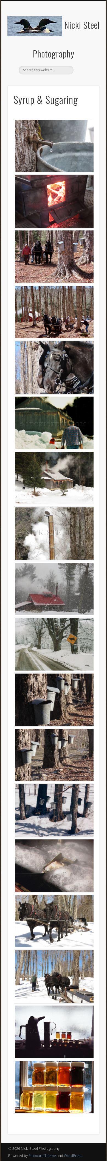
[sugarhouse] (53, 589)
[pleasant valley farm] (53, 478)
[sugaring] (53, 976)
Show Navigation (85, 49)
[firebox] (53, 201)
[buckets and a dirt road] (53, 755)
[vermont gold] (53, 1087)
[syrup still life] (53, 1032)
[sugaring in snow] (53, 644)
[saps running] (53, 810)
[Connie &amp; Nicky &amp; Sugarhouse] (53, 312)
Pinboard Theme (42, 1155)
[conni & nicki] (53, 367)
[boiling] (53, 866)
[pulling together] (53, 921)
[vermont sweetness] (53, 146)
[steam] (53, 533)
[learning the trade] (53, 423)
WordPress (73, 1155)
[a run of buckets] (53, 699)
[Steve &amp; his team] (53, 257)
